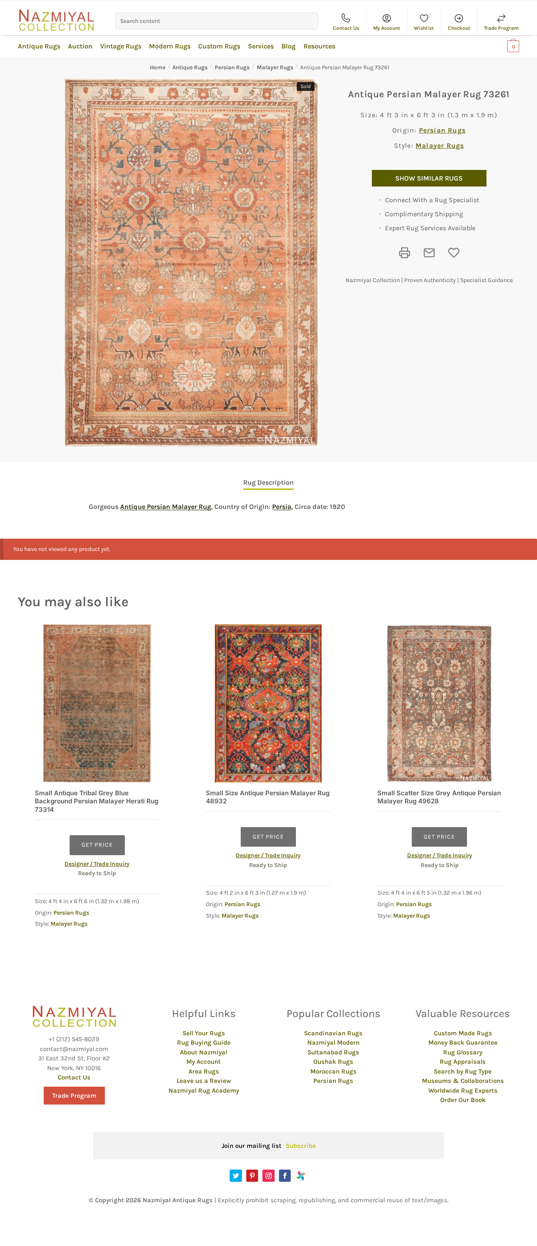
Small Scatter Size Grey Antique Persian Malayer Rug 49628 (439, 797)
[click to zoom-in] (191, 263)
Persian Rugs (232, 67)
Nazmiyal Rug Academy (204, 1090)
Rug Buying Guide (204, 1042)
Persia (281, 507)
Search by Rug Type (463, 1071)
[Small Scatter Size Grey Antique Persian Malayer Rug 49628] (439, 703)
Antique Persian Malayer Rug (165, 507)
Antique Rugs (190, 67)
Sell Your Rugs (204, 1033)
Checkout (459, 28)
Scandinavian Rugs (333, 1033)
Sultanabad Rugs (333, 1052)
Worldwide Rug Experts (463, 1090)
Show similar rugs (429, 178)
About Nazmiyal (203, 1052)
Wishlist (424, 28)
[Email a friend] (429, 253)
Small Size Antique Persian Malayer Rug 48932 (267, 797)
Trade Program (501, 28)
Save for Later (454, 253)
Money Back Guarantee (463, 1042)
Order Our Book (463, 1100)
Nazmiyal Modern (333, 1042)
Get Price (97, 844)
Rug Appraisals (463, 1061)
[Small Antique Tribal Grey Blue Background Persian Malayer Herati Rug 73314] (97, 703)
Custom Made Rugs (463, 1033)
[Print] (404, 253)
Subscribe (301, 1146)
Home (158, 67)
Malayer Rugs (275, 67)
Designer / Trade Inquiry (97, 863)
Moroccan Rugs (333, 1071)
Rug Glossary (462, 1052)
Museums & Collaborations (463, 1081)
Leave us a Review (204, 1081)
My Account (386, 28)
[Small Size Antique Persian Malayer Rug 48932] (268, 703)
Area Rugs (203, 1071)
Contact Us (346, 28)
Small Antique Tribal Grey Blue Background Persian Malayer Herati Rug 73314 (96, 801)
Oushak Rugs (333, 1061)
